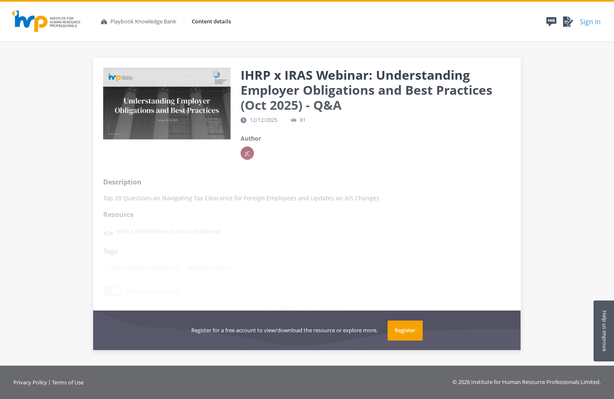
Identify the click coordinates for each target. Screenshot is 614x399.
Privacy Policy (30, 382)
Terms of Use (68, 382)
